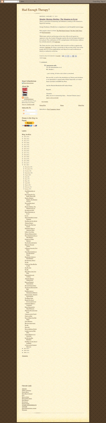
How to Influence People (31, 329)
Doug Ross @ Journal (27, 393)
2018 (25, 150)
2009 (25, 350)
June (26, 179)
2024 (25, 138)
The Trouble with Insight (31, 242)
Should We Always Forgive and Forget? (30, 300)
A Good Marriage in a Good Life (30, 335)
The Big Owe (28, 267)
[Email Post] (62, 55)
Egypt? (26, 215)
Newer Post (43, 105)
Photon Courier (25, 403)
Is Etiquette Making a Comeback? (30, 304)
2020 (25, 146)
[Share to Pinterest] (76, 56)
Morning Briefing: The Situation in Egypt (30, 207)
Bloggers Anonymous (30, 323)
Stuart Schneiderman (28, 98)
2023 (25, 140)
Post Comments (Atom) (53, 109)
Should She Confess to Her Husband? (30, 257)
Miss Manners (25, 400)
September (27, 173)
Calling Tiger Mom (29, 232)
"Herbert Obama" (29, 223)
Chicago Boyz (25, 392)
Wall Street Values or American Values (30, 229)
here (82, 27)
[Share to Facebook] (73, 56)
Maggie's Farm (25, 397)
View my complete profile (28, 104)
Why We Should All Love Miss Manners (31, 236)
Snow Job (27, 327)
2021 (25, 144)
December (27, 167)
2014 (25, 159)
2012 (25, 163)
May (26, 181)
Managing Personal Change (29, 245)
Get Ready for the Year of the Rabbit (31, 342)
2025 (25, 136)
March (26, 185)
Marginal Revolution (27, 398)
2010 (25, 348)
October (27, 171)
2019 (25, 149)
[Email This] (65, 56)
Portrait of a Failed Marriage (29, 240)
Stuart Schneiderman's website (29, 408)
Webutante (24, 410)
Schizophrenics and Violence (29, 275)
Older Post (81, 105)
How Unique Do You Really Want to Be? (30, 195)
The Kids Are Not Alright (31, 221)
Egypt (44, 57)
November (27, 169)
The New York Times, (76, 31)
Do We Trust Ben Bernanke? (29, 338)
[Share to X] (71, 56)
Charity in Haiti (28, 316)
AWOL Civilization (26, 390)
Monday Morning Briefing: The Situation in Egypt (31, 199)
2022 (25, 142)
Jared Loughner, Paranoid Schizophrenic (31, 295)
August (27, 175)
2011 (25, 165)
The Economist (46, 32)
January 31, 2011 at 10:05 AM (52, 97)
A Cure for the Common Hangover (31, 345)
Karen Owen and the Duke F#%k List (30, 307)
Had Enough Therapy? (36, 10)
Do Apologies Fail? (29, 210)
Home (62, 105)
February (27, 187)
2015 (25, 156)
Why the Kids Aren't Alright (30, 204)
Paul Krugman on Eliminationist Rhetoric (31, 291)
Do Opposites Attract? (30, 260)
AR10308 (24, 389)
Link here (57, 42)
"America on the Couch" (31, 314)
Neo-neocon (25, 402)
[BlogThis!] (68, 56)
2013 (25, 160)
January (27, 189)
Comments (27, 113)
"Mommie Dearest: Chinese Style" (29, 279)
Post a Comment (45, 101)
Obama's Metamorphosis (31, 234)
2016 (25, 154)
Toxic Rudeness (28, 321)
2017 (25, 153)
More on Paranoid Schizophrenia (29, 282)
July (26, 177)
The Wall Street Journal (63, 31)
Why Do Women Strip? (30, 285)
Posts (25, 110)
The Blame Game (29, 298)
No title (26, 262)
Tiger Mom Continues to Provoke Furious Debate (31, 253)
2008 (25, 352)
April (26, 183)
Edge (23, 395)
